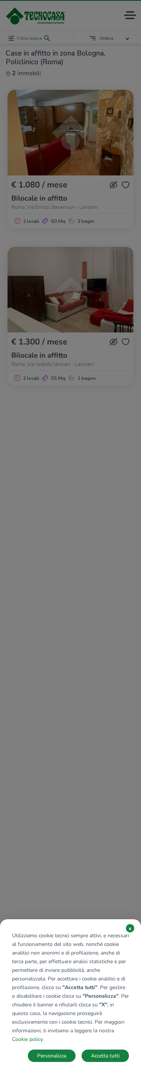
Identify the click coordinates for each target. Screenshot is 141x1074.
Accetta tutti (105, 1055)
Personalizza (51, 1055)
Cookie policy (27, 1039)
